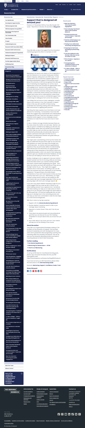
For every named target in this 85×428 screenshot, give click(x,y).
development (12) (69, 91)
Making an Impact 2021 (12, 132)
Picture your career (11, 254)
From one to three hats (12, 106)
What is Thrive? (9, 368)
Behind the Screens (11, 121)
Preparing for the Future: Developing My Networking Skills (13, 332)
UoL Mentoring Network (35, 243)
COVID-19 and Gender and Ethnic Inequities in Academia (13, 109)
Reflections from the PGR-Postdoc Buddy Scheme (13, 299)
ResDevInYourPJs (10, 83)
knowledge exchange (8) (71, 103)
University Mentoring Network (48, 203)
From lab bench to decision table (13, 327)
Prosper (7, 41)
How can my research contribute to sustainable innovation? (12, 294)
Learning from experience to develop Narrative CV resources (13, 189)
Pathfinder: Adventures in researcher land (12, 128)
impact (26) (68, 82)
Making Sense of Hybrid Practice (12, 124)
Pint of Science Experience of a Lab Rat (13, 323)
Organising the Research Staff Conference (12, 183)
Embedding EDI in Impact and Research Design (13, 289)
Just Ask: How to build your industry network (13, 267)
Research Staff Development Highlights (13, 93)
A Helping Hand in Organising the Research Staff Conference (13, 214)
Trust (59, 265)
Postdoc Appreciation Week (12, 61)
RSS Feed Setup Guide (46, 262)
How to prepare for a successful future (11, 154)
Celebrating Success (10, 44)
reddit (41, 271)
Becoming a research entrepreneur (11, 285)
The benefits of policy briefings (11, 197)
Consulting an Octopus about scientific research (13, 147)
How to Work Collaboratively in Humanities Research (13, 135)
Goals (55, 265)
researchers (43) (69, 79)
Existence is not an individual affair (13, 118)
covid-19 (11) (68, 94)
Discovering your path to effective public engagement (13, 164)
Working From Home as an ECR (14, 104)
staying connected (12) (71, 89)
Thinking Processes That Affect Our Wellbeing (12, 139)
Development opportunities (12, 23)
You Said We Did (9, 20)
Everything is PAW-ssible (12, 101)
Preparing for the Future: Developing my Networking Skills (72, 49)
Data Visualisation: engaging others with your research (13, 257)
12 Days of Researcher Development (11, 113)
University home (31, 17)
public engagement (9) (71, 99)
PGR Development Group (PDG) (13, 28)
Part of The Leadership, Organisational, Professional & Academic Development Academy (10, 378)
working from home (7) (71, 106)
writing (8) (68, 100)
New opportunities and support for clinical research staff (13, 179)
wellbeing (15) (68, 88)
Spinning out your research (13, 276)
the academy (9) (69, 96)
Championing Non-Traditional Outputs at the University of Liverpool (14, 312)
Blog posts (8, 71)
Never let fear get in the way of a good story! (13, 193)
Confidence (49, 265)
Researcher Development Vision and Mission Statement (13, 75)
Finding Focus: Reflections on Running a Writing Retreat (13, 337)
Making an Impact (10, 55)
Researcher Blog (9, 67)
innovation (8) (69, 105)
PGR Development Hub (11, 26)
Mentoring (36, 265)
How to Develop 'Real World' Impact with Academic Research (13, 346)
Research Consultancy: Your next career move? (13, 168)
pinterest (36, 271)
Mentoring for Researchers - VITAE (39, 245)
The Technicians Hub (10, 35)
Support (42, 265)
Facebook (28, 271)
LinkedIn (38, 271)
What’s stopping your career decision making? (13, 246)
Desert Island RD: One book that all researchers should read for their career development (13, 208)
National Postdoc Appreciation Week (11, 86)
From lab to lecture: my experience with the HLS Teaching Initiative (12, 306)
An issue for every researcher (14, 151)
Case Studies (8, 38)
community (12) (69, 92)
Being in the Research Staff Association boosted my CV (13, 80)
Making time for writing (12, 96)
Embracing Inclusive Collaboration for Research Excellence (13, 241)
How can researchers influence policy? (11, 225)
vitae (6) (67, 109)
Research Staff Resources (12, 58)
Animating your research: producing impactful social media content (13, 262)
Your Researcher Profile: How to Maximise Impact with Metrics (13, 230)
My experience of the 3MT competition (12, 202)
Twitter (31, 271)
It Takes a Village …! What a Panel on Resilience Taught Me (13, 318)
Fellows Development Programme (14, 52)
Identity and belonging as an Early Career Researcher (13, 341)
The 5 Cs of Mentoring (35, 248)
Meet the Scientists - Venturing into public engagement (11, 357)
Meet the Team (9, 365)
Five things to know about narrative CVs (12, 250)
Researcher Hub (9, 13)
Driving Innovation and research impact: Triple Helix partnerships (13, 352)
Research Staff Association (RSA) (14, 47)
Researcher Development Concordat (12, 32)
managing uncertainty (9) (72, 97)
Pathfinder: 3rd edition (12, 99)
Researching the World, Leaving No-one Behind (12, 143)
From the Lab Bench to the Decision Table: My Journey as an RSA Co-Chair (72, 55)
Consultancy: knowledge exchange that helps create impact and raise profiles (13, 272)
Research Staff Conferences (12, 49)
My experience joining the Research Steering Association (12, 220)
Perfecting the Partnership (13, 302)
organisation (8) (69, 102)
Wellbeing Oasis (9, 64)
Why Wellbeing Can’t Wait (12, 90)
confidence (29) (69, 80)
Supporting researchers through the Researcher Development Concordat (12, 159)
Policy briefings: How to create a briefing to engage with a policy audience (13, 236)
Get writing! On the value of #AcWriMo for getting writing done (13, 173)
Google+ (33, 271)
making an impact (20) (71, 86)
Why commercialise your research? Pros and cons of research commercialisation (13, 280)
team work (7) (68, 108)
